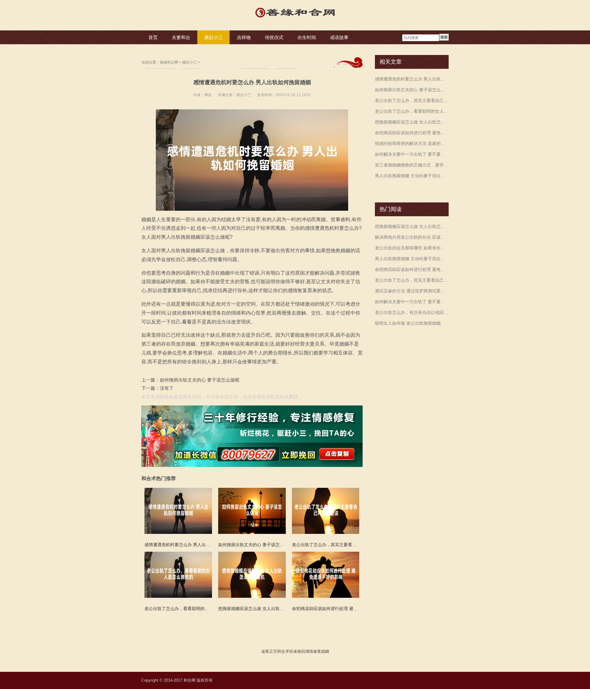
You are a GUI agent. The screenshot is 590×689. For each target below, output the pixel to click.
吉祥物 (244, 37)
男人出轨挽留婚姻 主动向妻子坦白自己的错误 (412, 175)
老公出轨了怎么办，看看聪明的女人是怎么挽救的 (412, 111)
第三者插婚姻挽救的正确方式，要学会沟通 (412, 164)
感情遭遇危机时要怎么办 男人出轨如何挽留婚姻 (412, 78)
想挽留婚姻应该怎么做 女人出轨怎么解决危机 (412, 121)
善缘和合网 (169, 62)
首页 (153, 37)
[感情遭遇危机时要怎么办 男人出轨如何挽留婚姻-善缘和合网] (295, 18)
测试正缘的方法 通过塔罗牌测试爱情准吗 (412, 290)
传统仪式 (274, 37)
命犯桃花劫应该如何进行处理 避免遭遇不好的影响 (412, 132)
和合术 (283, 651)
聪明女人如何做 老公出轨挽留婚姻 (408, 323)
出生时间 (306, 37)
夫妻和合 (181, 37)
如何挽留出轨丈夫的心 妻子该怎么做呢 (199, 379)
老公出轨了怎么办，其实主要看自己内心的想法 (412, 100)
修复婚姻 (321, 651)
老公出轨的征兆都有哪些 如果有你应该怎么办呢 (412, 247)
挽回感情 (305, 651)
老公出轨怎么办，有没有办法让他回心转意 (412, 312)
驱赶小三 (213, 37)
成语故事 (339, 37)
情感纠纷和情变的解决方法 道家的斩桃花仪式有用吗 (412, 143)
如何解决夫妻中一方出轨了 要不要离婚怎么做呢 (412, 154)
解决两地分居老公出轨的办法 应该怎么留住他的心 (412, 237)
